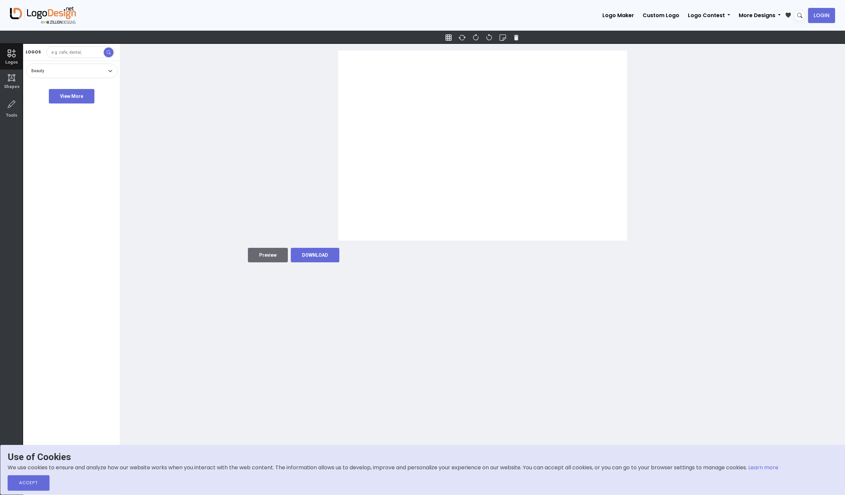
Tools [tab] (11, 115)
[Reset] (462, 37)
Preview (268, 255)
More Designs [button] (758, 15)
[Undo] (475, 37)
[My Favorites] (789, 13)
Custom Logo (661, 15)
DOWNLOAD (315, 255)
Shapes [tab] (11, 81)
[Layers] (502, 37)
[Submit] (109, 52)
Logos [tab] (11, 62)
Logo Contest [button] (707, 15)
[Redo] (489, 37)
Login (821, 15)
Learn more (763, 467)
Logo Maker (618, 15)
